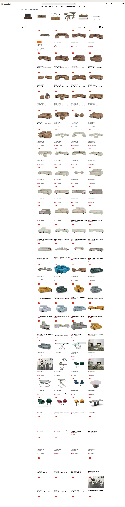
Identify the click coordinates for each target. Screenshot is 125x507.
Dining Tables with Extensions (76, 471)
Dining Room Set (39, 490)
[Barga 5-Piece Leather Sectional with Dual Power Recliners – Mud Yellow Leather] (45, 58)
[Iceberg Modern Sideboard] (96, 421)
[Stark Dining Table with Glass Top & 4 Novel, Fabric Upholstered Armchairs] (96, 482)
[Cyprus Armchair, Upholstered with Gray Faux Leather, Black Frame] (96, 501)
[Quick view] (51, 32)
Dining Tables (56, 450)
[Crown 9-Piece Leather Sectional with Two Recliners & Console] (62, 77)
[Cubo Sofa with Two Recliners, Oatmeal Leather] (62, 210)
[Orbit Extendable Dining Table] (45, 463)
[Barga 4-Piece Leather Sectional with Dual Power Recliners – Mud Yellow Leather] (62, 58)
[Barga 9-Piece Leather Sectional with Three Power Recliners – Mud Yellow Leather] (62, 35)
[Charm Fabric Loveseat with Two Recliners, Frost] (45, 308)
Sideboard (39, 450)
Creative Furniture (40, 44)
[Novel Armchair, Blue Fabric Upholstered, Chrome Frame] (45, 501)
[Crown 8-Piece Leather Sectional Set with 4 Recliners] (62, 96)
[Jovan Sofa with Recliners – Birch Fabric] (96, 210)
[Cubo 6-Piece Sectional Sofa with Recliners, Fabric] (96, 249)
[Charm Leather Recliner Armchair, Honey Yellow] (79, 289)
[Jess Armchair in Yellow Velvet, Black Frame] (79, 402)
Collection (25, 9)
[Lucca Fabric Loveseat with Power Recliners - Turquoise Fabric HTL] (54, 280)
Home (22, 9)
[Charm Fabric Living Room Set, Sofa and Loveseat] (62, 326)
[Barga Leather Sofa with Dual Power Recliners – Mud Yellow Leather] (79, 58)
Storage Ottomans (40, 104)
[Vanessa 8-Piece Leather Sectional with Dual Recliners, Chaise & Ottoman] (96, 134)
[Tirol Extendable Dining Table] (79, 463)
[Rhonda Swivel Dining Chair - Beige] (71, 434)
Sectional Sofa (39, 45)
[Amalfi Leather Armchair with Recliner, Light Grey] (45, 326)
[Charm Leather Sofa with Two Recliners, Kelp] (96, 269)
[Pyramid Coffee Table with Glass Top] (45, 383)
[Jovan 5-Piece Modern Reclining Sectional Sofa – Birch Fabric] (96, 229)
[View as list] (103, 27)
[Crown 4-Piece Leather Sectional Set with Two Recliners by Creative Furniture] (96, 96)
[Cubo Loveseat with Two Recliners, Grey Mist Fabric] (45, 210)
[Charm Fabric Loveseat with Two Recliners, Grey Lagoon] (96, 289)
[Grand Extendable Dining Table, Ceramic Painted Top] (96, 402)
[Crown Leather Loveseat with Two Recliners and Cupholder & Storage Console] (45, 134)
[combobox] (59, 4)
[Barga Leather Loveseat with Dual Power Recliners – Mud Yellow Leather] (96, 58)
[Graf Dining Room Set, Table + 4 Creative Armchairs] (62, 482)
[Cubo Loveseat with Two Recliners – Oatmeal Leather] (79, 210)
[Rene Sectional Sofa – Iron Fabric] (45, 249)
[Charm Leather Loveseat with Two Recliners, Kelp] (62, 289)
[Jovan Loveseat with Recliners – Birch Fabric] (45, 229)
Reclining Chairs (74, 123)
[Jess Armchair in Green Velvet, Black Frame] (45, 402)
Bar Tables (90, 450)
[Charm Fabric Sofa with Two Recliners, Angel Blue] (79, 308)
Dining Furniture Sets (75, 490)
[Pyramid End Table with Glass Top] (62, 383)
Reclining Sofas (74, 66)
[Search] (75, 3)
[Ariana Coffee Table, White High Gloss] (45, 421)
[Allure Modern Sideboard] (45, 442)
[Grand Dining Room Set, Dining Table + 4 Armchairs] (45, 482)
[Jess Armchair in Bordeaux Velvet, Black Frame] (62, 402)
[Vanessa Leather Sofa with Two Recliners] (45, 191)
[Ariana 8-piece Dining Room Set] (96, 463)
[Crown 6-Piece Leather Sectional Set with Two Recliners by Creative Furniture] (62, 115)
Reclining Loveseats (91, 66)
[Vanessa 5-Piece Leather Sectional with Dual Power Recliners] (62, 153)
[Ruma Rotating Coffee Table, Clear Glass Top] (79, 345)
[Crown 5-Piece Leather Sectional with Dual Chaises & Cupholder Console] (79, 77)
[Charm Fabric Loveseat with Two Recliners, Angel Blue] (62, 308)
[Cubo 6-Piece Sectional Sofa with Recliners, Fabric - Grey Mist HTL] (88, 261)
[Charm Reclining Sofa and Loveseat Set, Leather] (96, 308)
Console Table (56, 372)
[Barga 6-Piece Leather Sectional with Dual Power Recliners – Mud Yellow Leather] (96, 35)
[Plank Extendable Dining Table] (79, 442)
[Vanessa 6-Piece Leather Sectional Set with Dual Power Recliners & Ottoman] (45, 153)
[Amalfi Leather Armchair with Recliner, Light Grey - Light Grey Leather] (37, 337)
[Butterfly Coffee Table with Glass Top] (62, 421)
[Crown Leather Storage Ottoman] (45, 96)
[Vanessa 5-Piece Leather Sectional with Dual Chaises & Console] (79, 153)
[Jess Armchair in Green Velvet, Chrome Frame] (79, 364)
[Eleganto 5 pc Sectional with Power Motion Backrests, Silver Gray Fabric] (62, 249)
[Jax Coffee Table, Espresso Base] (96, 364)
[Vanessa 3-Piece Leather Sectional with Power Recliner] (62, 172)
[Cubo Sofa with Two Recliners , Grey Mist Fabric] (96, 191)
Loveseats (56, 297)
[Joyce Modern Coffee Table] (96, 383)
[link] (28, 17)
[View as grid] (100, 27)
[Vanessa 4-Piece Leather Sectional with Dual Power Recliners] (45, 172)
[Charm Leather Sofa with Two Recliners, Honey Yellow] (45, 289)
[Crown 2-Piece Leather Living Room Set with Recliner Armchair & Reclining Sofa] (79, 269)
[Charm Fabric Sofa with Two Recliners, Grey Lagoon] (45, 345)
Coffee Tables (73, 353)
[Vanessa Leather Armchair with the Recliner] (79, 172)
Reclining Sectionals (40, 66)
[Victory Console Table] (62, 364)
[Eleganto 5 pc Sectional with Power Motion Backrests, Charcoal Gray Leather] (45, 269)
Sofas (89, 257)
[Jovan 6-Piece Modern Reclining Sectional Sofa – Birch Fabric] (62, 229)
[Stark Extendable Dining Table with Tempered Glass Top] (45, 364)
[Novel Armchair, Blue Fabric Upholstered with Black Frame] (79, 383)
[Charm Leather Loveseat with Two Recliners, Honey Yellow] (96, 326)
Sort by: (83, 27)
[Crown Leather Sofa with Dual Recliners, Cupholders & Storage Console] (96, 115)
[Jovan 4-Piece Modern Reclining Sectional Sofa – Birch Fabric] (79, 229)
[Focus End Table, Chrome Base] (79, 501)
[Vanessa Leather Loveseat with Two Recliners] (96, 172)
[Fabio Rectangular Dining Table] (62, 345)
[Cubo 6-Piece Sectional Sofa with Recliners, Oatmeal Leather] (79, 249)
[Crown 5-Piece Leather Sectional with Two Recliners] (96, 77)
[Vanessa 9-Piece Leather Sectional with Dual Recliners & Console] (79, 134)
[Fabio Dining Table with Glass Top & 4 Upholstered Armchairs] (79, 482)
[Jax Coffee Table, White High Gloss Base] (96, 345)
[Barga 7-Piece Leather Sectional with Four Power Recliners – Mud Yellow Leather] (79, 35)
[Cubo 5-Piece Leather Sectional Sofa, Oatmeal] (62, 191)
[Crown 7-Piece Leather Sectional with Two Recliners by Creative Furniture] (79, 96)
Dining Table (39, 372)
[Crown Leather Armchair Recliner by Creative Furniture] (79, 115)
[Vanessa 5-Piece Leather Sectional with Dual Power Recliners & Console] (96, 153)
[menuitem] (42, 7)
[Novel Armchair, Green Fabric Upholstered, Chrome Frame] (62, 501)
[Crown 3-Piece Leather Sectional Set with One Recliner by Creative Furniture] (45, 115)
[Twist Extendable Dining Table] (62, 442)
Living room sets (40, 85)
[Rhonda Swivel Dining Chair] (79, 421)
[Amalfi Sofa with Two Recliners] (79, 326)
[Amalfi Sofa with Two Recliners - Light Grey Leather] (71, 337)
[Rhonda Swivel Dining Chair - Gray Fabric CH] (73, 434)
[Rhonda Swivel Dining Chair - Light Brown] (74, 434)
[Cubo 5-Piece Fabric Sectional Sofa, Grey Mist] (79, 191)
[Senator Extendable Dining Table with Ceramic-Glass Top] (62, 463)
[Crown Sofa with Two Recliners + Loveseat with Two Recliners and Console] (45, 77)
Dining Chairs (73, 372)
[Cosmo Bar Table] (96, 442)
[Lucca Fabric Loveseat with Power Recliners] (62, 269)
